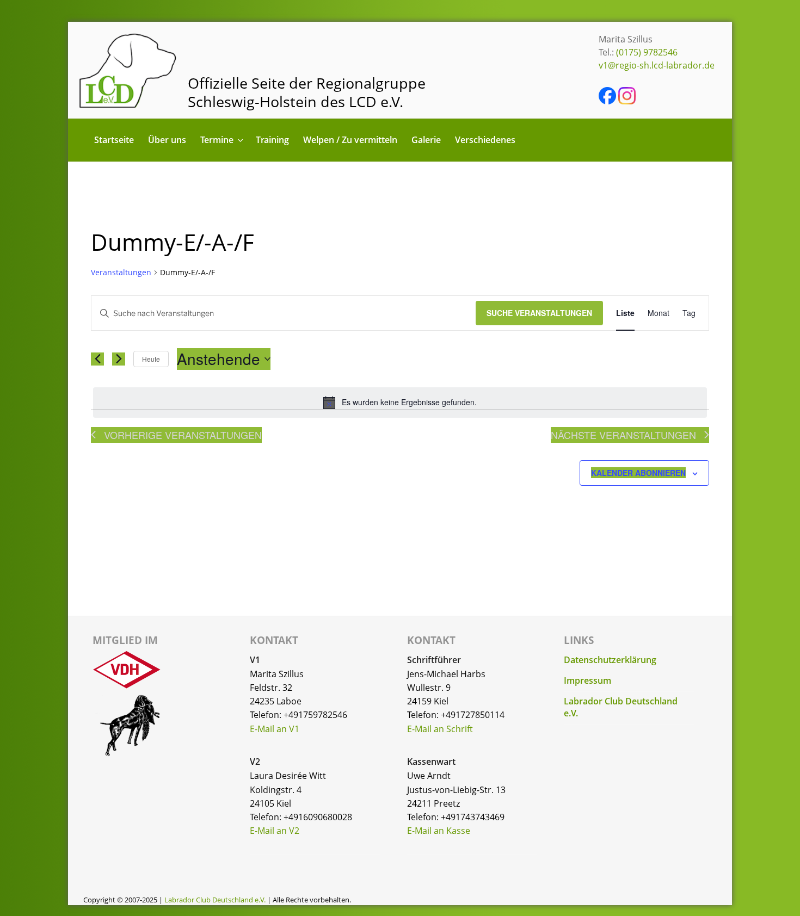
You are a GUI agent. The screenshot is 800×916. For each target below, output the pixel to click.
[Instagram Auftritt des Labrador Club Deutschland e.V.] (627, 101)
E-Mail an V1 (274, 729)
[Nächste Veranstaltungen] (118, 359)
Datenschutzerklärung (610, 660)
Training (272, 140)
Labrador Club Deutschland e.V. (215, 900)
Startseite (114, 140)
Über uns (167, 140)
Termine (216, 140)
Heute (151, 358)
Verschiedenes (485, 140)
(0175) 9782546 (647, 52)
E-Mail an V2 (274, 831)
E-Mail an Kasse (438, 831)
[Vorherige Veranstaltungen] (97, 359)
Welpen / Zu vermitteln (350, 140)
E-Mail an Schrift (440, 729)
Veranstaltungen (121, 272)
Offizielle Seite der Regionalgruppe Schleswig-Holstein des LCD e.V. (307, 92)
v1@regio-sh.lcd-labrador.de (657, 65)
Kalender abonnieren (638, 472)
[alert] (400, 402)
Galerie (426, 140)
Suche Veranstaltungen (539, 312)
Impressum (587, 680)
